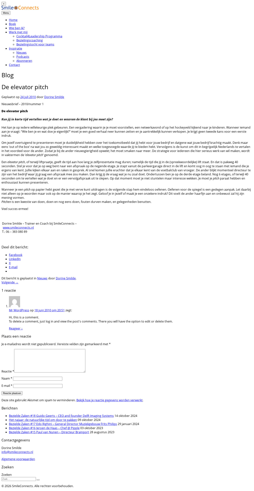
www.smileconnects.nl (18, 228)
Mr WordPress (19, 310)
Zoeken (6, 475)
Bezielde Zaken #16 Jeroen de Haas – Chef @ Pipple (44, 428)
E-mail (6, 386)
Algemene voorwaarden (18, 459)
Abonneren (24, 61)
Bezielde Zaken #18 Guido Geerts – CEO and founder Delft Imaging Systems (61, 416)
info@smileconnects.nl (17, 452)
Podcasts (22, 57)
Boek (12, 24)
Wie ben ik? (17, 28)
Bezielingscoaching (29, 40)
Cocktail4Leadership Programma (39, 36)
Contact (14, 65)
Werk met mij (18, 32)
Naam (6, 378)
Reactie (7, 371)
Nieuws (21, 53)
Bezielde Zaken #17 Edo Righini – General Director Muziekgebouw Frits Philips (63, 424)
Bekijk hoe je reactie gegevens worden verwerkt (109, 400)
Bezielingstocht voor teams (35, 44)
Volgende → (9, 282)
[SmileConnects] (20, 9)
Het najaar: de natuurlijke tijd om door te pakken (43, 420)
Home (13, 20)
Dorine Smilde (54, 97)
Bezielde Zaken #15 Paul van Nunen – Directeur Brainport (49, 432)
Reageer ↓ (16, 328)
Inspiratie (15, 48)
